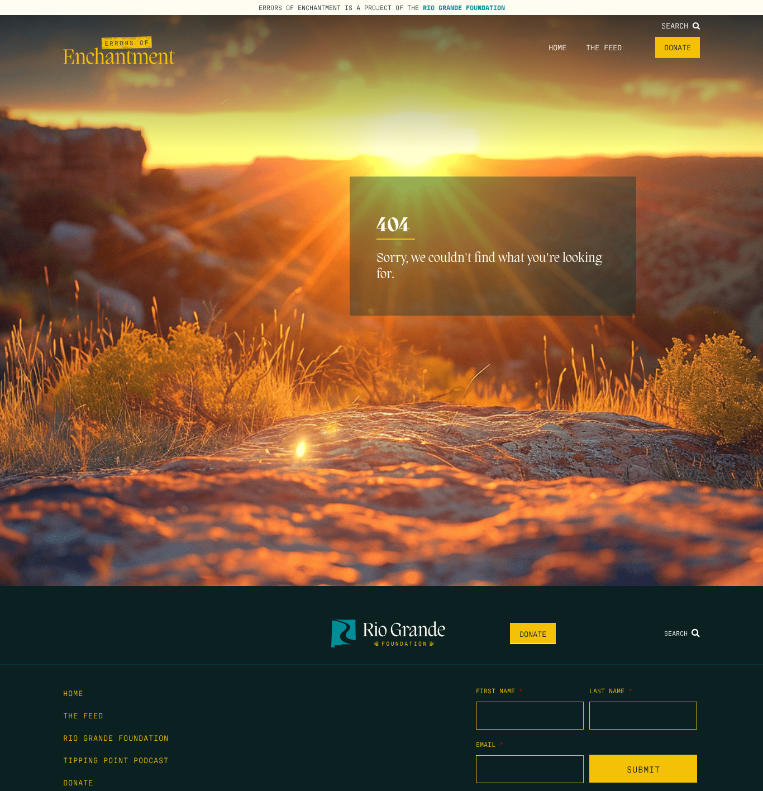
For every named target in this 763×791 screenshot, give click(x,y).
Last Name (610, 690)
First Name (499, 690)
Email (489, 744)
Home (557, 47)
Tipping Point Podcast (116, 760)
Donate (677, 47)
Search (677, 25)
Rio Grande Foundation (464, 7)
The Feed (604, 47)
